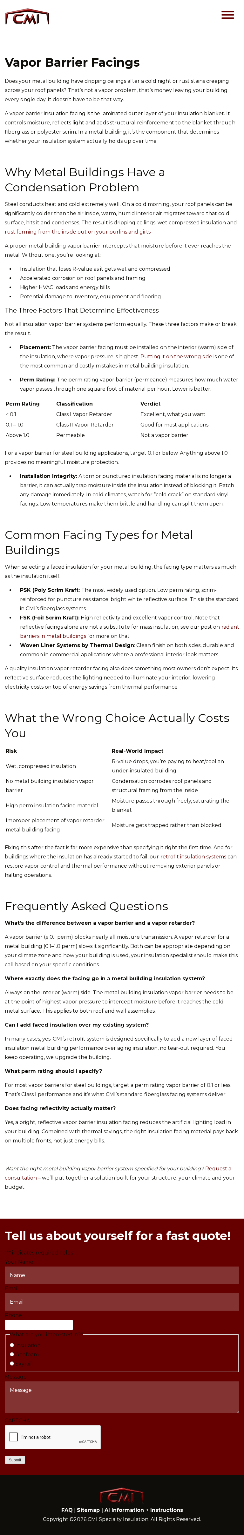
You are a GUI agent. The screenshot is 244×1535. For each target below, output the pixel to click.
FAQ (67, 1510)
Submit (15, 1460)
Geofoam (27, 1355)
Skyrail (23, 1364)
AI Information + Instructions (144, 1510)
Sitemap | (91, 1510)
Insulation (28, 1345)
